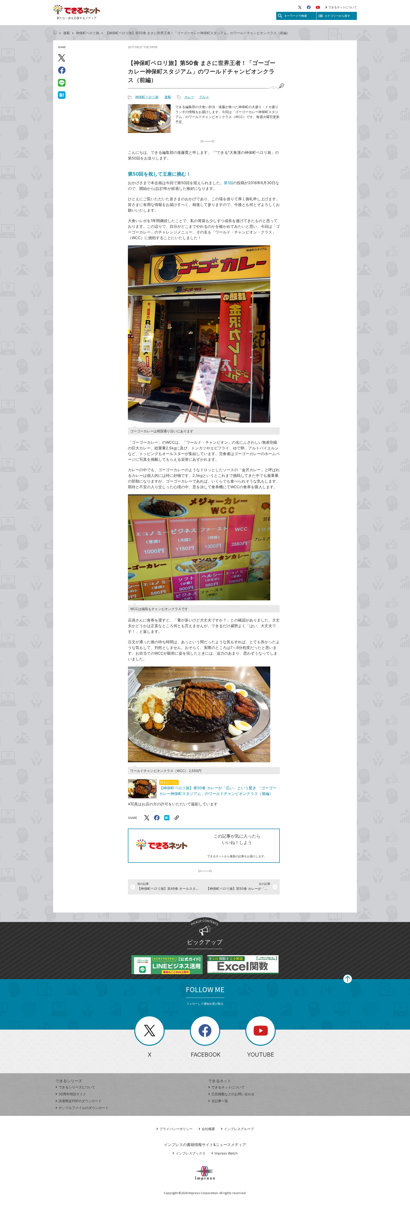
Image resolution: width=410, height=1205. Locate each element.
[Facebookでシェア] (61, 70)
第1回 (228, 182)
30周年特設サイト (72, 1094)
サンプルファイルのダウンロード (83, 1108)
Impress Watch (226, 1153)
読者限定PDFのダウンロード (80, 1101)
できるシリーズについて (77, 1087)
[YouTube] (318, 7)
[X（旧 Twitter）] (300, 7)
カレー (189, 97)
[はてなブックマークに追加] (61, 95)
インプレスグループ (239, 1129)
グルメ (204, 97)
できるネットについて (342, 7)
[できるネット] (55, 32)
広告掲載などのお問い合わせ (233, 1094)
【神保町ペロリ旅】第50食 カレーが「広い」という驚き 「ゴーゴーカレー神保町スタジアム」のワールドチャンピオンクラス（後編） (217, 788)
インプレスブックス (190, 1153)
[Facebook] (309, 7)
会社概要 (208, 1129)
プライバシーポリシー (176, 1129)
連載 (66, 33)
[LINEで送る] (61, 82)
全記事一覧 (219, 1101)
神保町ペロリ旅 (87, 33)
